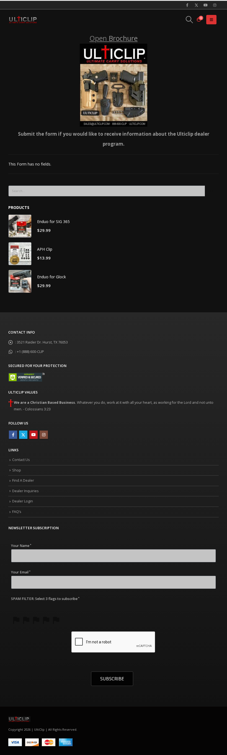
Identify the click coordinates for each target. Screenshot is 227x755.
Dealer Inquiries (25, 491)
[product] (20, 226)
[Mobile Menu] (211, 19)
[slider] (36, 620)
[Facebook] (187, 5)
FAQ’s (16, 511)
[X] (196, 5)
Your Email (20, 572)
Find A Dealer (23, 480)
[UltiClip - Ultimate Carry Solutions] (23, 19)
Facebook (13, 435)
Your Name (21, 545)
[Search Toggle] (189, 19)
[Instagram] (214, 5)
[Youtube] (205, 5)
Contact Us (21, 459)
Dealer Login (22, 501)
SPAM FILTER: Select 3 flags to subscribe (45, 598)
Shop (16, 470)
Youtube (33, 435)
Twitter (23, 435)
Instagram (44, 435)
